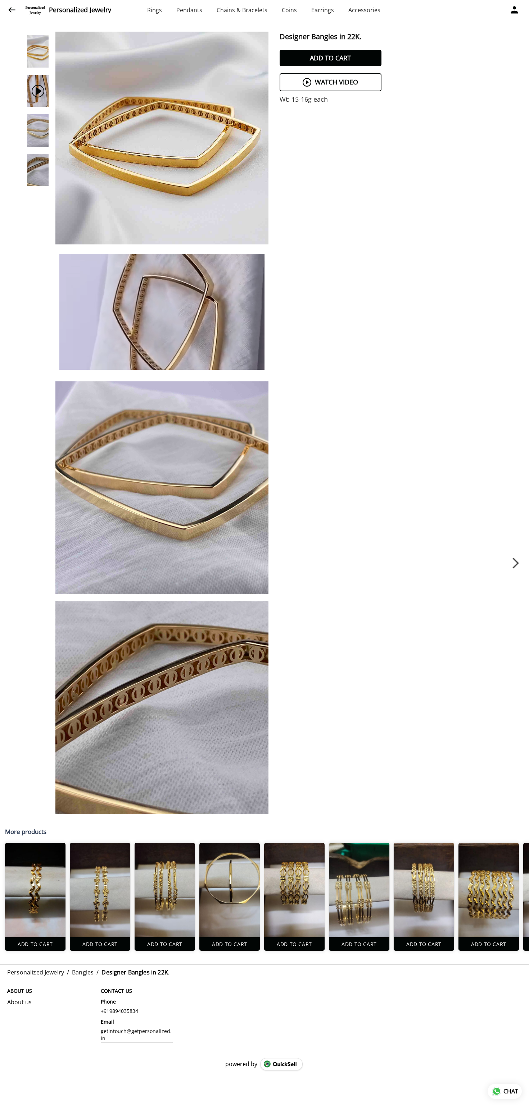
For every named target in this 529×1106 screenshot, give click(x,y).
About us (19, 1002)
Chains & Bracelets (242, 10)
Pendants (189, 10)
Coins (289, 10)
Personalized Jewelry (80, 10)
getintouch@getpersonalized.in (136, 1035)
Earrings (322, 10)
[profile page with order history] (514, 10)
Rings (154, 10)
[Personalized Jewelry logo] (35, 10)
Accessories (364, 10)
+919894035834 (119, 1011)
